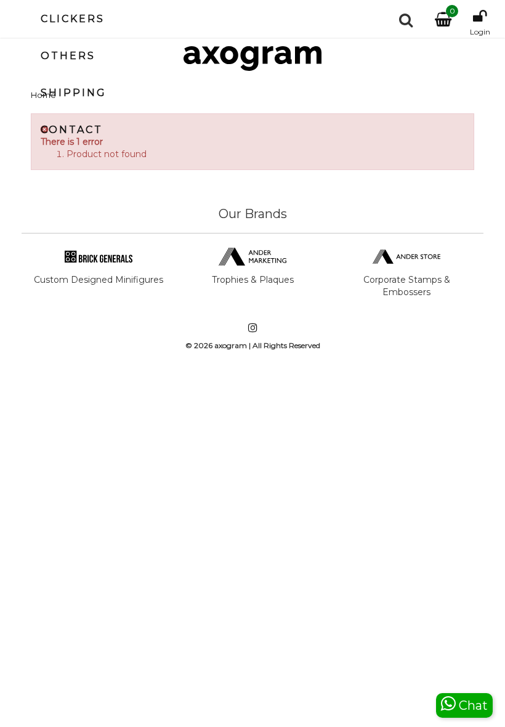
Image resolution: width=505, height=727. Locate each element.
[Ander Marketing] (252, 255)
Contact (72, 130)
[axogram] (252, 58)
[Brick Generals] (98, 255)
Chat (472, 705)
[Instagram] (252, 328)
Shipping (74, 93)
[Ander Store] (406, 255)
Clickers (73, 19)
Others (68, 56)
